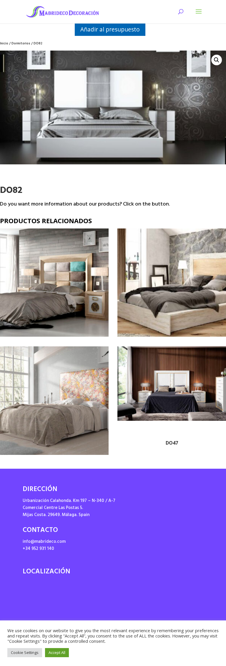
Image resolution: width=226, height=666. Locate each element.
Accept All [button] (57, 652)
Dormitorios (20, 44)
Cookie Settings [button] (25, 652)
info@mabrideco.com (44, 542)
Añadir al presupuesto (110, 29)
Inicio (4, 44)
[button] (216, 60)
